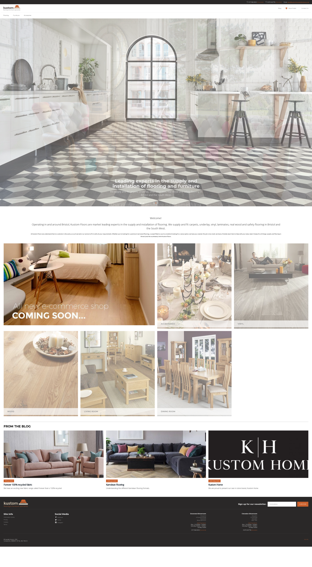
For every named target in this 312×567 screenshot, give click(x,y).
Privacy (6, 540)
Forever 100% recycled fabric (18, 504)
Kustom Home (215, 504)
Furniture (16, 15)
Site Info (306, 559)
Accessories (27, 15)
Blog (279, 8)
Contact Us (304, 8)
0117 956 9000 (252, 2)
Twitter (59, 540)
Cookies (6, 542)
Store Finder (292, 8)
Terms (5, 545)
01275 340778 (271, 2)
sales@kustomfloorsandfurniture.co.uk (298, 2)
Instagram (60, 543)
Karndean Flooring (115, 504)
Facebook (60, 537)
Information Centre (9, 537)
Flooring (6, 15)
